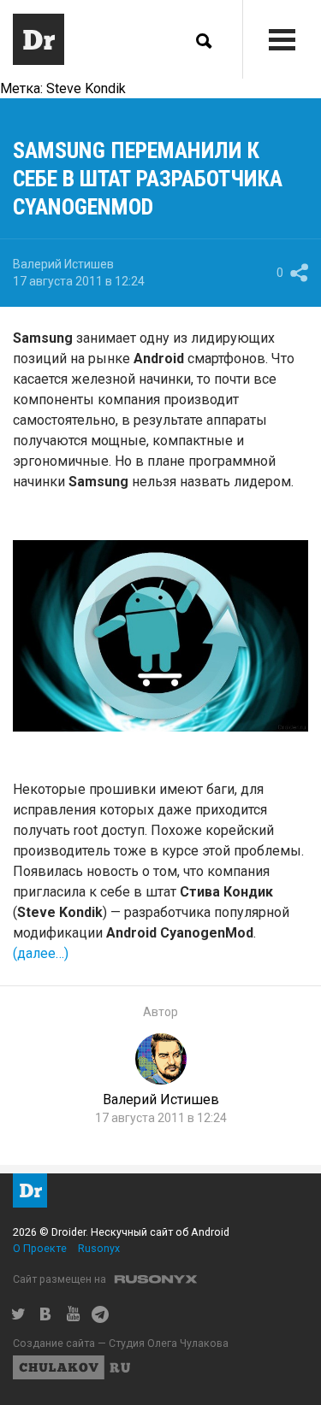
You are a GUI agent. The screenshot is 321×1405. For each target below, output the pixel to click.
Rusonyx (99, 1248)
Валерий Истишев (63, 264)
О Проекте (40, 1248)
